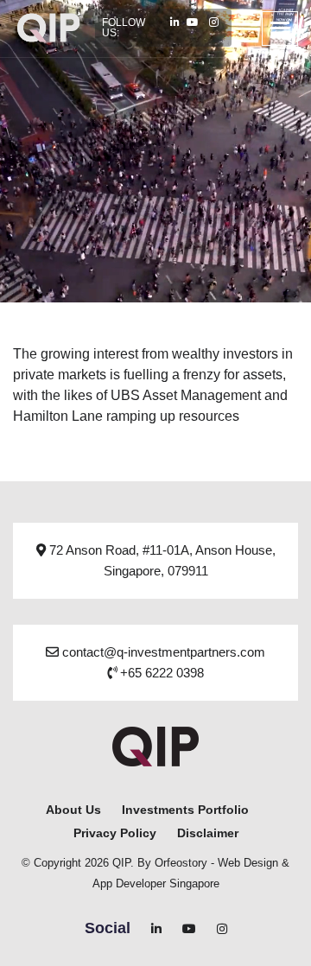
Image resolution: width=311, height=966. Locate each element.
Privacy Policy (114, 833)
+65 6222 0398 (160, 672)
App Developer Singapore (155, 883)
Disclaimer (207, 833)
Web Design (248, 862)
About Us (73, 810)
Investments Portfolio (185, 810)
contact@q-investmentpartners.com (162, 652)
